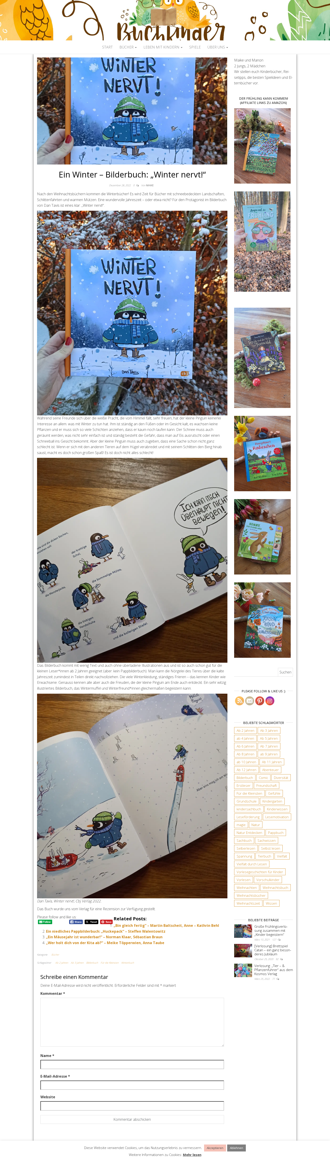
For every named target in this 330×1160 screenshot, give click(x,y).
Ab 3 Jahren (77, 962)
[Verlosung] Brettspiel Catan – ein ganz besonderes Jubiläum (272, 950)
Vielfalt (282, 856)
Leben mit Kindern (161, 47)
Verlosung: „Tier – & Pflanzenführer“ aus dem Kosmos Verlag (273, 969)
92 (277, 959)
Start (107, 47)
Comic (263, 777)
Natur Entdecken (249, 832)
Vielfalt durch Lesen (252, 864)
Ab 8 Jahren (245, 754)
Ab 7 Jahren (269, 746)
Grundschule (247, 801)
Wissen (271, 903)
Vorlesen (244, 879)
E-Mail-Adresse (55, 1076)
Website (47, 1096)
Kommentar (52, 993)
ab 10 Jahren (246, 762)
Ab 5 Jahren (269, 738)
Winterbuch (127, 962)
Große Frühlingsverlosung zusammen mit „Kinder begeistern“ (271, 930)
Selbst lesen (270, 848)
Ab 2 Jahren (61, 962)
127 (274, 939)
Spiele (195, 47)
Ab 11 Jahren (272, 762)
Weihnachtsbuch (275, 887)
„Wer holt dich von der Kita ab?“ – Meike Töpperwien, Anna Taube (105, 942)
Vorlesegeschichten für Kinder (260, 872)
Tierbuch (264, 856)
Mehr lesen (192, 1154)
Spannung (244, 856)
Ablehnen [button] (236, 1148)
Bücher (126, 47)
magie (241, 824)
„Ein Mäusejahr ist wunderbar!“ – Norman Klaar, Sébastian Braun (104, 936)
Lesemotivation (277, 817)
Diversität (281, 777)
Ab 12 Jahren (246, 769)
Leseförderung (248, 817)
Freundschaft (266, 785)
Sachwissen (266, 840)
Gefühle (274, 793)
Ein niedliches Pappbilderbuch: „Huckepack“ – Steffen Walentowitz (105, 931)
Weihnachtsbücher (251, 895)
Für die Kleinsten (110, 962)
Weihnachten (247, 887)
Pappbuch (276, 832)
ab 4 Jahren (245, 738)
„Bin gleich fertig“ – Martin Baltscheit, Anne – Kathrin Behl (166, 925)
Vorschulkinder (267, 879)
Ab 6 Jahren (245, 746)
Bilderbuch (92, 962)
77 (273, 978)
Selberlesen (246, 848)
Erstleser (244, 785)
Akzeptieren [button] (215, 1148)
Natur (255, 824)
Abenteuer (270, 769)
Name (47, 1055)
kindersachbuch (249, 809)
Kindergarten (272, 801)
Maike (150, 185)
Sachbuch (244, 840)
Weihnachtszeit (248, 903)
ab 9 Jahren (269, 754)
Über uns (216, 47)
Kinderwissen (277, 809)
